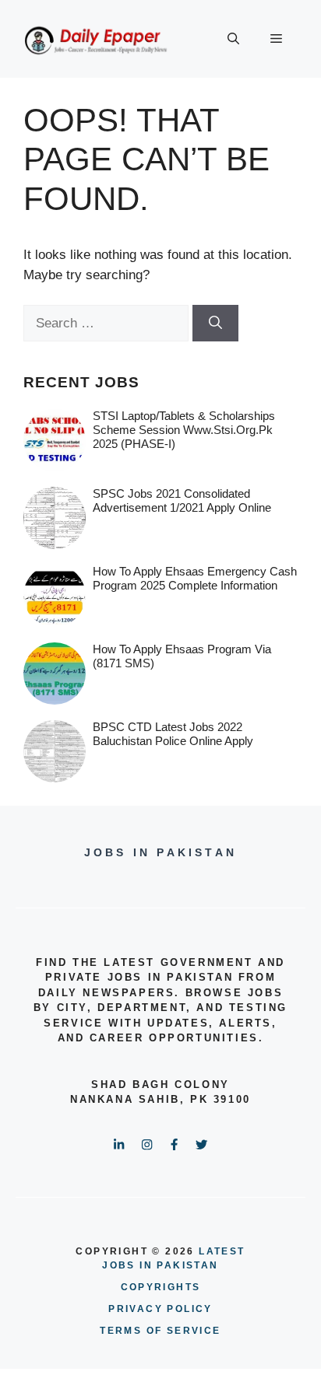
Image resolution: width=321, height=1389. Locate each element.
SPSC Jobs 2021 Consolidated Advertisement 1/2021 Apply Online (182, 500)
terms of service (160, 1330)
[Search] (215, 323)
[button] (233, 39)
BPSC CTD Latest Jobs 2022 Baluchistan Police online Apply (173, 733)
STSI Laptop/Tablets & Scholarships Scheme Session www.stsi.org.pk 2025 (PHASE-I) (184, 429)
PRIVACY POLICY (160, 1308)
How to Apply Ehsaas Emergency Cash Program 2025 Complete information (195, 578)
